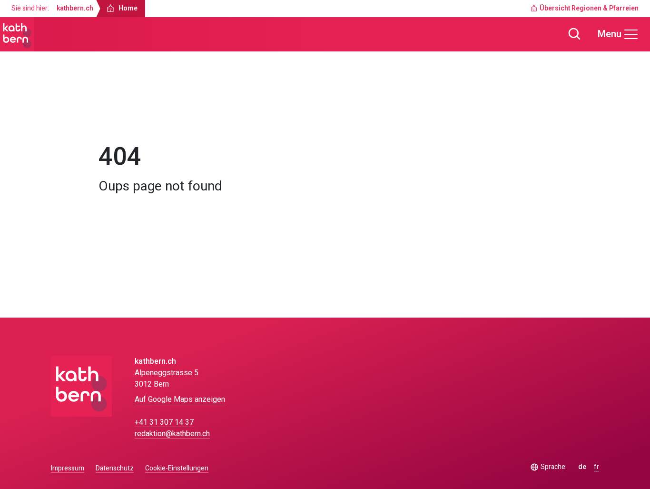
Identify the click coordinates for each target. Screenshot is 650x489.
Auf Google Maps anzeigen (180, 399)
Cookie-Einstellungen (176, 468)
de (582, 467)
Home (117, 117)
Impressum (67, 468)
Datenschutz (115, 468)
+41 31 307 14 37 (164, 422)
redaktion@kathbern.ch (172, 433)
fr (596, 467)
